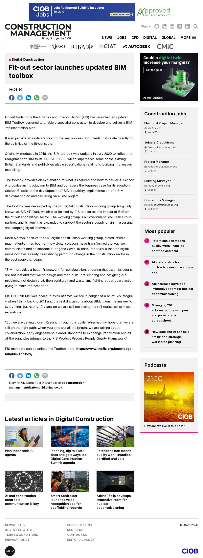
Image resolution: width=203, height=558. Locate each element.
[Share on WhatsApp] (36, 97)
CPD (135, 37)
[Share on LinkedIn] (28, 97)
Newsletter (15, 525)
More (185, 37)
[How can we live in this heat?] (169, 397)
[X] (179, 26)
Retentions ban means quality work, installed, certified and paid (168, 246)
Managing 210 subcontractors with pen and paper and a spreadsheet (170, 312)
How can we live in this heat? (164, 426)
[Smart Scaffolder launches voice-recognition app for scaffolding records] (70, 481)
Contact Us (77, 534)
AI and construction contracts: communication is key (172, 267)
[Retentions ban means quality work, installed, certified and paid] (115, 436)
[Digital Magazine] (172, 26)
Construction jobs (165, 114)
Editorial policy (81, 539)
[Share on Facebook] (11, 97)
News (107, 37)
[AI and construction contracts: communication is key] (24, 481)
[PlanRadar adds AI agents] (24, 436)
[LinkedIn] (187, 26)
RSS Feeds (75, 530)
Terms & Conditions (21, 534)
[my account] (156, 26)
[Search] (195, 26)
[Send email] (45, 97)
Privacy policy (17, 539)
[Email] (164, 26)
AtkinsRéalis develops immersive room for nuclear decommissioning (172, 289)
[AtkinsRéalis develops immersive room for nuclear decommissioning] (115, 481)
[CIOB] (150, 551)
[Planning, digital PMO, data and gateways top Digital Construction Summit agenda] (70, 436)
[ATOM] (53, 551)
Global (169, 37)
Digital (150, 37)
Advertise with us (20, 530)
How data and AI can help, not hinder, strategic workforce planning (171, 337)
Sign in (146, 26)
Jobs (122, 37)
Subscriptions (79, 525)
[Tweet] (20, 97)
